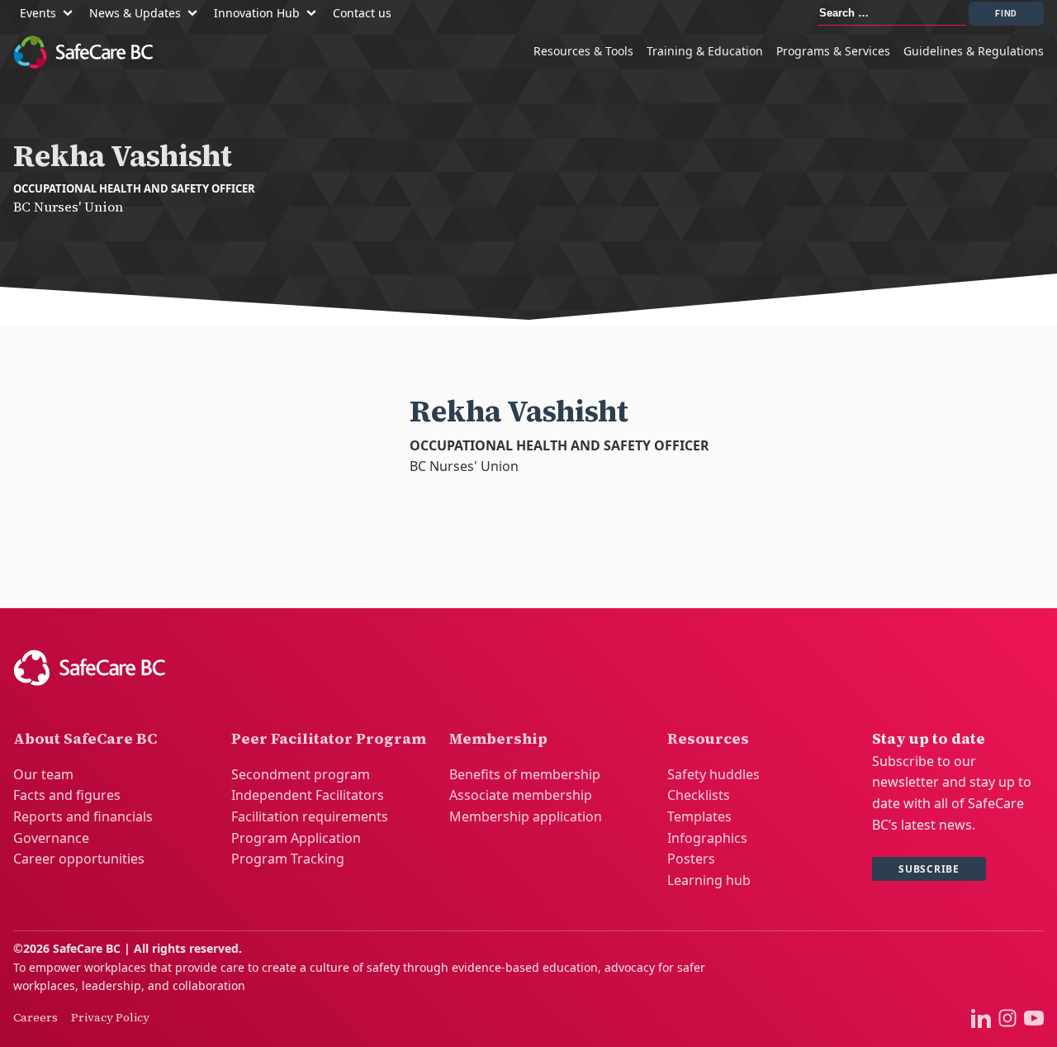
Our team (43, 774)
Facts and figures (67, 795)
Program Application (296, 838)
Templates (699, 816)
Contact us (362, 13)
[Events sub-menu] (71, 13)
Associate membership (520, 795)
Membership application (525, 816)
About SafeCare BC (85, 738)
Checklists (698, 795)
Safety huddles (713, 774)
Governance (51, 838)
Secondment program (300, 774)
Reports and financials (83, 816)
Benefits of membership (524, 774)
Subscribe (929, 869)
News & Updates (135, 13)
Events (38, 13)
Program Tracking (287, 858)
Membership (498, 738)
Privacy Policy (110, 1017)
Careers (35, 1017)
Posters (691, 858)
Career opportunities (79, 858)
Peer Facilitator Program (328, 738)
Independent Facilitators (307, 795)
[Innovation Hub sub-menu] (314, 13)
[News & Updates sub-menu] (195, 13)
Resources (708, 738)
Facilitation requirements (309, 816)
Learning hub (709, 880)
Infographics (707, 838)
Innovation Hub (257, 13)
